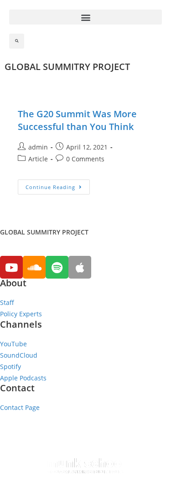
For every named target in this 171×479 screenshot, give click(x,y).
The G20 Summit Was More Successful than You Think (77, 120)
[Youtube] (11, 267)
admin (38, 147)
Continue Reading (50, 187)
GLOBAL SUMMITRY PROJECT (67, 66)
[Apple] (79, 267)
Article (38, 159)
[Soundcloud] (34, 267)
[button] (85, 17)
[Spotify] (57, 267)
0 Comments (85, 159)
